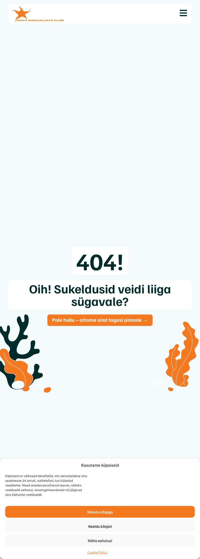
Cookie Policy (97, 552)
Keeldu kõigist (100, 526)
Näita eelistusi (100, 540)
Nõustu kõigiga (100, 512)
